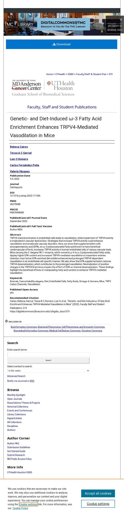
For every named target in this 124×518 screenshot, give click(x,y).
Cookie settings (28, 504)
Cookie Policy (20, 508)
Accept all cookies (98, 493)
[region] (62, 498)
